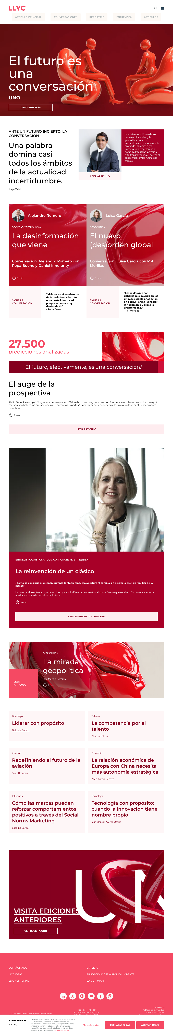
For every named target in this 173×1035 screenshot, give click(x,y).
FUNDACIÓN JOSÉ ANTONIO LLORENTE (110, 974)
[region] (86, 1025)
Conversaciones (65, 17)
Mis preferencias (91, 1025)
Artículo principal (28, 17)
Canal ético (158, 1007)
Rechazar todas (120, 1025)
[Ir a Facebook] (100, 996)
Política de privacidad (153, 1010)
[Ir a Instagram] (82, 996)
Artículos (151, 17)
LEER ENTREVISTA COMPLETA (86, 616)
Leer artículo (100, 176)
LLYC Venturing (19, 980)
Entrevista (124, 17)
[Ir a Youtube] (91, 996)
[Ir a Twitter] (72, 996)
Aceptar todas (150, 1025)
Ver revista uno (35, 930)
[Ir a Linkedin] (63, 996)
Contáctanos (18, 967)
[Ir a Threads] (109, 996)
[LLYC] (17, 8)
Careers (92, 967)
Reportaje (96, 17)
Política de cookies (61, 1030)
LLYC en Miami (95, 980)
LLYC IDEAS (15, 974)
